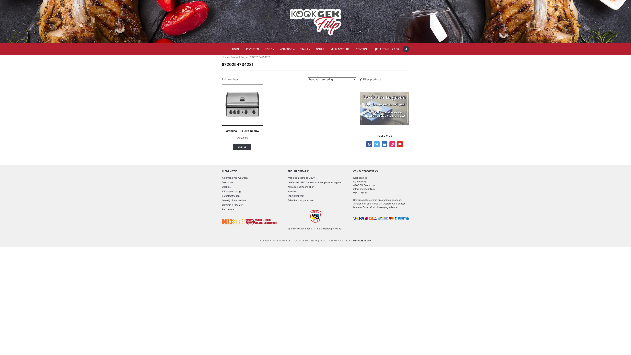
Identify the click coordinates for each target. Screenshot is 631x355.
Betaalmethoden (231, 195)
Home (225, 57)
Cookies (226, 186)
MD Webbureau (362, 240)
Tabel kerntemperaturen (301, 200)
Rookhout (293, 191)
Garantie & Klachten (232, 204)
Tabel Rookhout (296, 195)
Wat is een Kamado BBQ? (301, 177)
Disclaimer (227, 182)
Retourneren (228, 209)
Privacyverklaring (231, 191)
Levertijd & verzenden (234, 200)
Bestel (242, 147)
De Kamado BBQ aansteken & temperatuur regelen (315, 182)
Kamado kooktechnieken (301, 186)
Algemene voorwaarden (235, 177)
